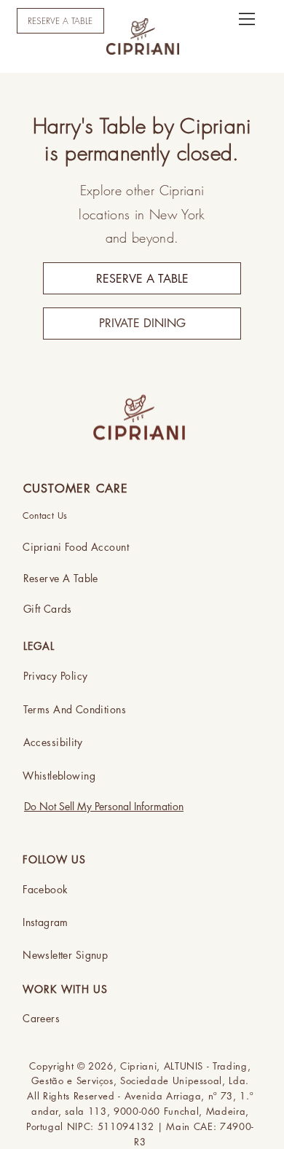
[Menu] (247, 19)
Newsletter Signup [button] (65, 955)
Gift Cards (47, 609)
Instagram (45, 922)
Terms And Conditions (74, 709)
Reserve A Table (60, 578)
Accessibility (52, 742)
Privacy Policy (55, 676)
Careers (41, 1018)
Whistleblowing (59, 776)
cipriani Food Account (76, 547)
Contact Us (45, 515)
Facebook (45, 889)
